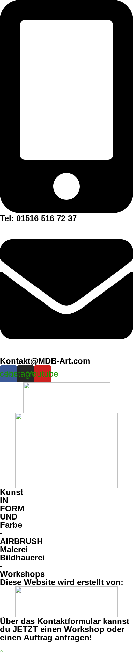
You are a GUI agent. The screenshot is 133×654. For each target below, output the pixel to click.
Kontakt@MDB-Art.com (45, 361)
